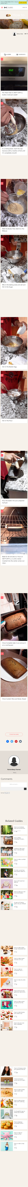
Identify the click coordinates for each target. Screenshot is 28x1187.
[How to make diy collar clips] (7, 982)
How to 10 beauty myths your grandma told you (20, 1069)
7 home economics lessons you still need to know (20, 1080)
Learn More (22, 2)
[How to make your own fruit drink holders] (7, 894)
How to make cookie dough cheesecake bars (20, 948)
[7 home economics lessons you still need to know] (7, 1081)
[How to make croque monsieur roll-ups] (7, 961)
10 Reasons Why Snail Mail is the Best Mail (19, 849)
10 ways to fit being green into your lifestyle (20, 903)
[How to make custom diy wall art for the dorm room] (7, 1004)
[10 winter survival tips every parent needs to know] (7, 873)
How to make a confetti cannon (20, 860)
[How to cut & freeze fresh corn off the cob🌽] (7, 829)
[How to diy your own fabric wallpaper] (7, 1025)
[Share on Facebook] (7, 741)
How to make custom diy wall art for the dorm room (19, 1003)
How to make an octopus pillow (18, 1133)
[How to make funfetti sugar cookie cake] (7, 1092)
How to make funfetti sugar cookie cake (19, 1090)
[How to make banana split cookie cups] (7, 1015)
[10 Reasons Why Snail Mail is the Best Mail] (7, 851)
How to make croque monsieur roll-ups (19, 959)
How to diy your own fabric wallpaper (19, 1023)
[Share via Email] (20, 741)
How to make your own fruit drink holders (19, 892)
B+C (16, 841)
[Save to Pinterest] (16, 741)
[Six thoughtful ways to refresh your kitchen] (7, 1114)
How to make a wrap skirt (19, 1144)
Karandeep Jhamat (14, 769)
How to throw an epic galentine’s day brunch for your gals (19, 992)
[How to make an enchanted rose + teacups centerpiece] (7, 972)
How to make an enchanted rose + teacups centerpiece (19, 970)
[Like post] (10, 734)
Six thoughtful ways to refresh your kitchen (19, 1112)
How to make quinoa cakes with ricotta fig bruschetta (19, 1102)
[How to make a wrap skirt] (7, 1146)
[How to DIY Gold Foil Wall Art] (7, 883)
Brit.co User (20, 34)
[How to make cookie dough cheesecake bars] (7, 950)
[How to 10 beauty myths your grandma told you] (7, 1071)
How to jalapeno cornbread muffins (18, 1122)
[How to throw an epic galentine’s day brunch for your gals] (7, 993)
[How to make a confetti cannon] (7, 862)
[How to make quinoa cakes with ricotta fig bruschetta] (7, 1103)
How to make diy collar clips (19, 980)
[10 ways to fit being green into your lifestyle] (7, 905)
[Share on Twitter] (11, 741)
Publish (25, 789)
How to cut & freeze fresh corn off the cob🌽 (19, 828)
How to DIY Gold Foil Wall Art (19, 881)
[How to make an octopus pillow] (7, 1135)
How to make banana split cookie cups (19, 1013)
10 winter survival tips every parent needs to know (19, 871)
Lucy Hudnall (18, 830)
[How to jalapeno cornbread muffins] (7, 1124)
